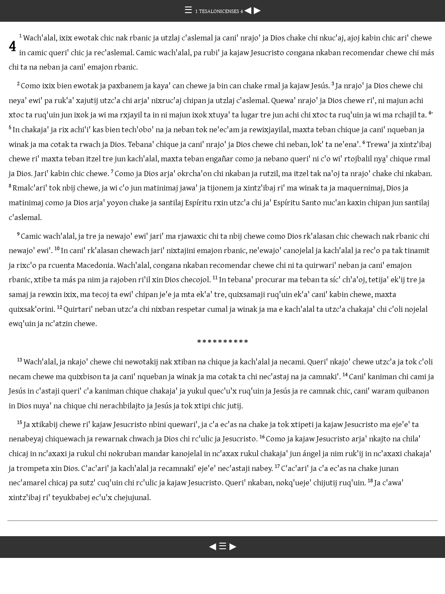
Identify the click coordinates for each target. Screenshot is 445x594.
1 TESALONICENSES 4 (219, 11)
